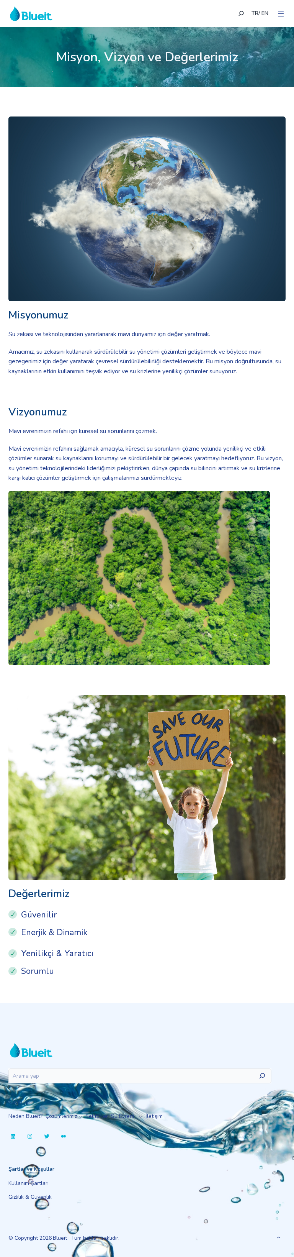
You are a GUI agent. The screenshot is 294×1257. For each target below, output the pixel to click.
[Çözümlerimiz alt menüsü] (80, 1116)
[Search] (262, 1075)
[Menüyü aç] (281, 13)
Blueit (60, 1238)
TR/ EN (260, 13)
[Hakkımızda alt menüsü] (141, 1116)
